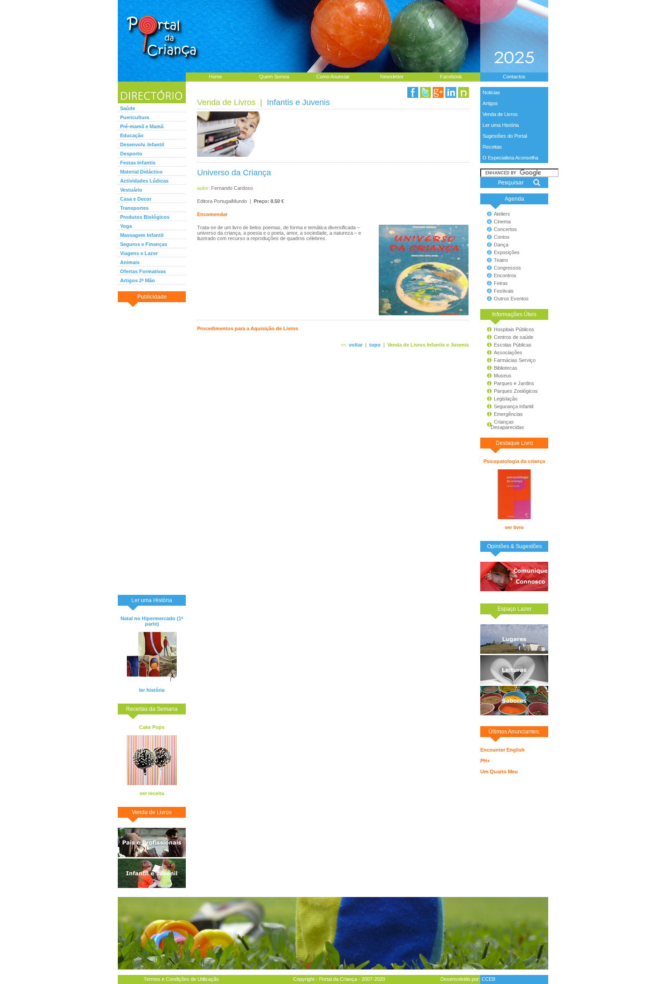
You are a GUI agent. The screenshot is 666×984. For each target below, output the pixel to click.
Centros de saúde (513, 337)
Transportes (134, 208)
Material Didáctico (141, 171)
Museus (503, 375)
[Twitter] (425, 92)
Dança (501, 244)
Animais (130, 262)
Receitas (492, 147)
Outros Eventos (511, 298)
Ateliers (502, 214)
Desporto (131, 153)
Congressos (507, 267)
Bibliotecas (505, 368)
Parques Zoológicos (516, 391)
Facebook (451, 76)
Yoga (126, 226)
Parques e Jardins (514, 383)
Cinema (502, 221)
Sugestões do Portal (505, 136)
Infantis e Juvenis (298, 102)
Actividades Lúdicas (144, 180)
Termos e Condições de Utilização (181, 979)
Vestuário (131, 190)
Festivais (504, 291)
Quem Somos (274, 76)
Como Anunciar (333, 76)
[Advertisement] (152, 448)
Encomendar (212, 214)
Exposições (507, 252)
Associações (508, 352)
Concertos (505, 229)
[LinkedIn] (450, 92)
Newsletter (392, 76)
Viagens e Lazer (139, 253)
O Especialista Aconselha (510, 157)
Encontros (505, 275)
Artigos (490, 103)
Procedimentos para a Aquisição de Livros (247, 328)
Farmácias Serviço (515, 360)
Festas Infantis (137, 162)
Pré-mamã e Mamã (142, 126)
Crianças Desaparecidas (503, 424)
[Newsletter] (463, 92)
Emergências (508, 414)
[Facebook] (412, 92)
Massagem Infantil (142, 235)
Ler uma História (501, 125)
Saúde (127, 108)
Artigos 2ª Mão (137, 280)
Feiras (501, 283)
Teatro (501, 260)
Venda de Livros (500, 114)
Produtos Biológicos (144, 217)
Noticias (491, 92)
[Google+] (438, 92)
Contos (502, 237)
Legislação (505, 398)
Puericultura (134, 117)
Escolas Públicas (512, 344)
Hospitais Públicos (514, 329)
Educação (132, 135)
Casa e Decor (135, 199)
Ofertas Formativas (143, 271)
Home (215, 76)
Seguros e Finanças (143, 244)
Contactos (514, 76)
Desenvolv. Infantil (142, 144)
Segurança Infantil (513, 406)
